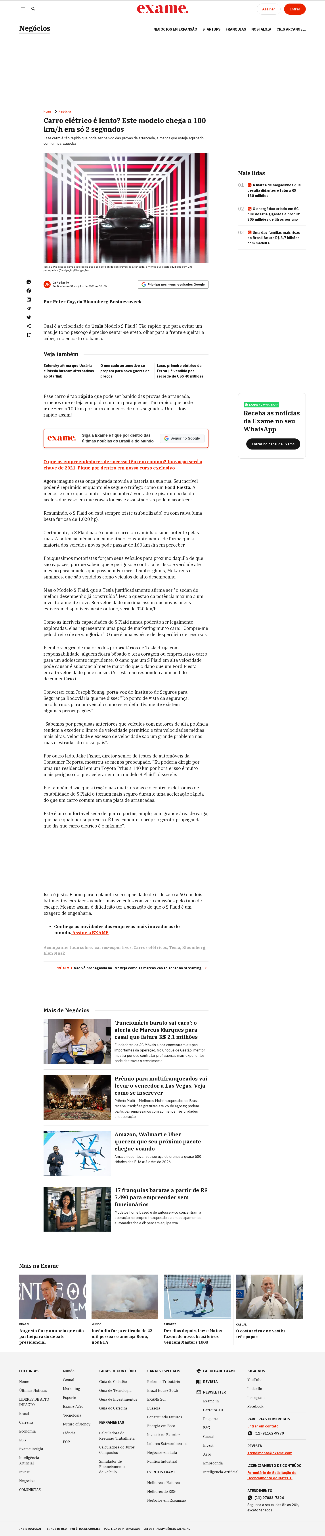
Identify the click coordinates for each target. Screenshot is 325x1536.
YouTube (254, 1380)
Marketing (71, 1388)
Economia (27, 1431)
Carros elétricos (150, 947)
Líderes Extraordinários (167, 1443)
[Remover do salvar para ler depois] (28, 335)
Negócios (34, 28)
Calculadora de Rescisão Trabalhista (117, 1436)
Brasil (24, 1413)
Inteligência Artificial (29, 1460)
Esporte (69, 1397)
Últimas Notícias (33, 1390)
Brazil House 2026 (162, 1390)
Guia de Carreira (113, 1408)
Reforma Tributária (163, 1381)
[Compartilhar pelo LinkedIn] (28, 299)
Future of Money (76, 1424)
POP (66, 1442)
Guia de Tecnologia (115, 1390)
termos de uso (56, 1528)
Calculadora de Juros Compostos (117, 1450)
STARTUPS (211, 29)
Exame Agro (73, 1406)
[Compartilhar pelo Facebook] (28, 290)
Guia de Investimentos (118, 1399)
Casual (68, 1380)
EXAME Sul (156, 1399)
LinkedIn (254, 1388)
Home (48, 111)
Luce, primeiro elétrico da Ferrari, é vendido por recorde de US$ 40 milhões (180, 370)
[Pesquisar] (33, 9)
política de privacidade (122, 1528)
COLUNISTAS (30, 1489)
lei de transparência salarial (167, 1528)
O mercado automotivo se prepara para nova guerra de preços (125, 370)
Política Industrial (162, 1461)
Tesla (174, 947)
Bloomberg (193, 947)
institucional (30, 1528)
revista (210, 1381)
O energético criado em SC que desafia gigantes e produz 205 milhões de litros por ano (273, 214)
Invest (24, 1472)
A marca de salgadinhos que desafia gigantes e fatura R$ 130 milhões (274, 190)
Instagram (256, 1397)
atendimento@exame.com (269, 1453)
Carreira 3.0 (213, 1410)
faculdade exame (219, 1371)
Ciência (69, 1433)
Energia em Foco (161, 1426)
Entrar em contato (263, 1426)
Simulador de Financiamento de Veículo (112, 1466)
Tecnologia (72, 1415)
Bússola (153, 1408)
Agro (207, 1454)
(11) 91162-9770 (269, 1433)
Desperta (210, 1419)
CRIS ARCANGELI (291, 29)
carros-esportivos (113, 947)
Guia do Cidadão (113, 1381)
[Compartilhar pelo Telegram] (28, 308)
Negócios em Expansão (166, 1500)
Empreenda (213, 1463)
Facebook (255, 1406)
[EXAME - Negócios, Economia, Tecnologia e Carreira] (162, 9)
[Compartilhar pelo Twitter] (28, 317)
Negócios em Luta (162, 1452)
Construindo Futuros (164, 1417)
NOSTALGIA (261, 29)
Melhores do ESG (161, 1491)
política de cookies (85, 1528)
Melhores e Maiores (163, 1482)
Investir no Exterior (163, 1435)
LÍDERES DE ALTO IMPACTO (34, 1402)
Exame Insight (31, 1449)
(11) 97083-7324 (269, 1497)
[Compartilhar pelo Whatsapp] (28, 281)
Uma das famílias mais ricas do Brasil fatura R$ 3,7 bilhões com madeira (273, 237)
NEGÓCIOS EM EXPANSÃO (175, 29)
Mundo (69, 1371)
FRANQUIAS (236, 29)
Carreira (26, 1422)
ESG (22, 1440)
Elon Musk (54, 953)
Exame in (211, 1401)
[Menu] (22, 9)
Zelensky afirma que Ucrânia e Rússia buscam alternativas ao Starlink (69, 370)
